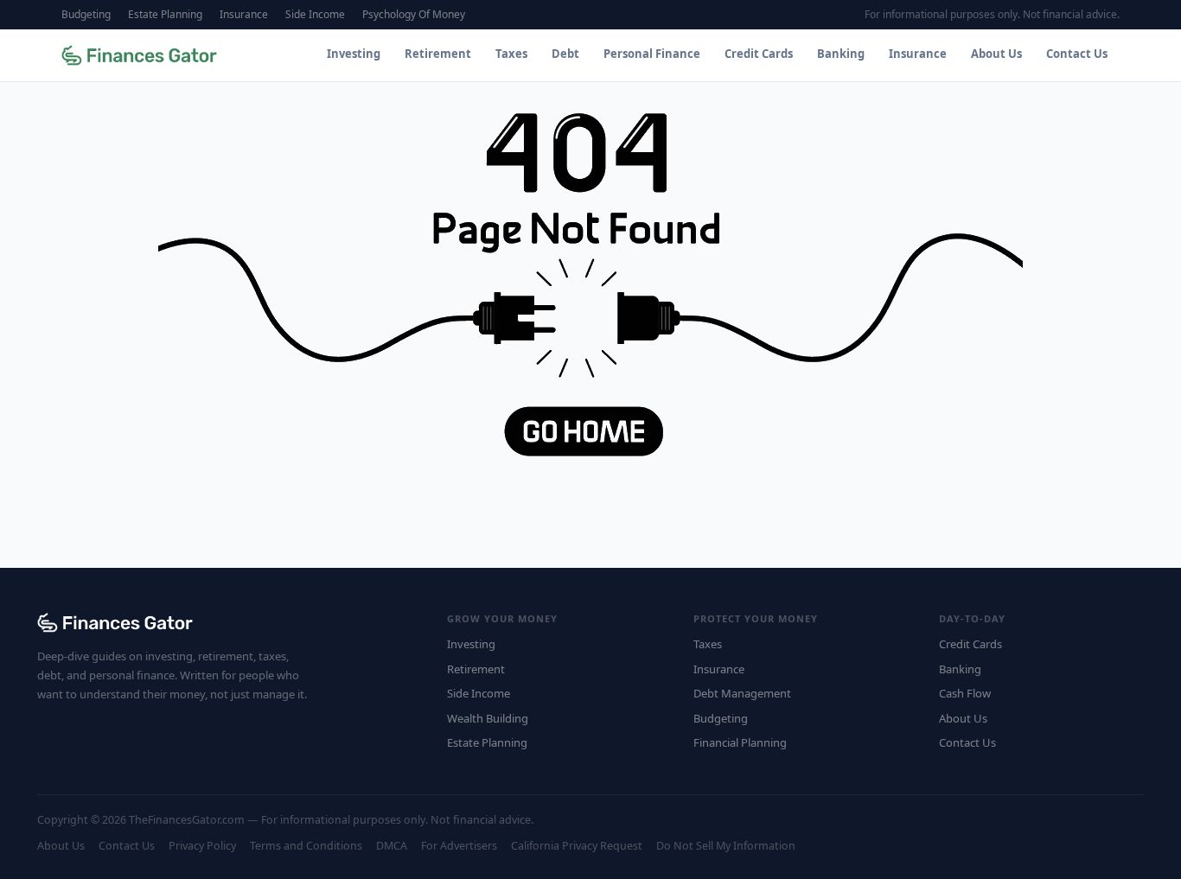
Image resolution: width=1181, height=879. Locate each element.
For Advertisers (459, 845)
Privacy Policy (202, 845)
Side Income (315, 14)
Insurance (244, 14)
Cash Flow (965, 693)
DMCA (391, 845)
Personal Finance (651, 53)
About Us (996, 53)
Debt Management (742, 693)
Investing (353, 53)
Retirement (438, 53)
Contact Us (1077, 53)
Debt (565, 53)
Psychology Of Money (413, 14)
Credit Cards (759, 53)
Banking (841, 53)
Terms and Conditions (306, 845)
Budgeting (86, 14)
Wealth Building (487, 718)
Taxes (511, 53)
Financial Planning (740, 742)
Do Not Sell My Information (725, 845)
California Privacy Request (576, 845)
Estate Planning (165, 14)
